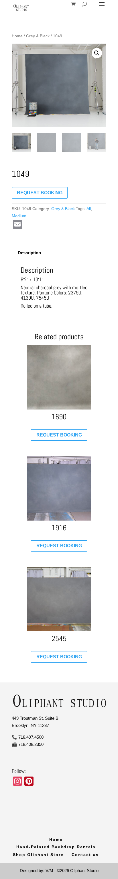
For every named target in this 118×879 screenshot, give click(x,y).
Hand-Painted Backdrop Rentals (56, 847)
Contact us (85, 854)
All (88, 208)
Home (17, 36)
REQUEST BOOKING (39, 192)
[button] (97, 53)
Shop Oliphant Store (38, 854)
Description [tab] (29, 252)
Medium (19, 216)
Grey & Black (38, 36)
